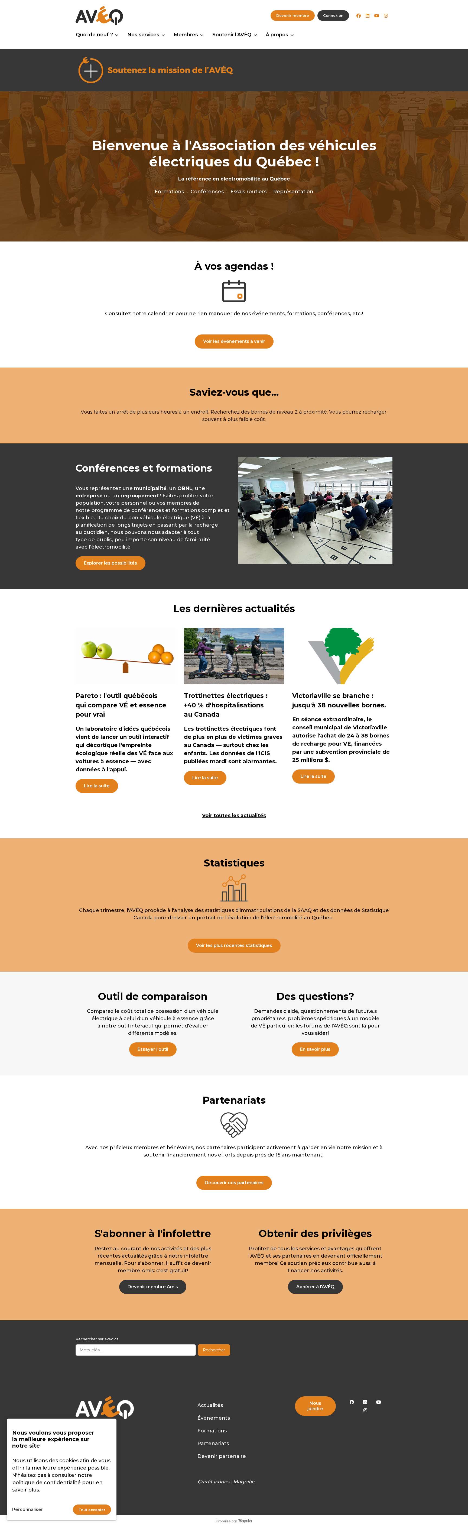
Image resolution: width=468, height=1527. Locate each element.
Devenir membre (292, 15)
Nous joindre (315, 1406)
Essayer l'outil (153, 1049)
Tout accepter (92, 1509)
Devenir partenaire (221, 1456)
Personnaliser (27, 1509)
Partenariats (213, 1444)
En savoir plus (315, 1049)
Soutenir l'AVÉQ (231, 35)
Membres (186, 35)
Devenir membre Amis (153, 1286)
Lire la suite (97, 785)
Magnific (243, 1482)
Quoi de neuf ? (94, 35)
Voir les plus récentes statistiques (234, 945)
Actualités (210, 1405)
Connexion (333, 15)
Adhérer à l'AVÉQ (315, 1286)
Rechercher (214, 1350)
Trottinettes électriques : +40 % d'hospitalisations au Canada (225, 705)
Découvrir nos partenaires (234, 1182)
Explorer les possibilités (110, 563)
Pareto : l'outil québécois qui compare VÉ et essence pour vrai (121, 705)
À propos (277, 35)
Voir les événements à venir (234, 341)
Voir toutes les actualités (234, 816)
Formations (212, 1431)
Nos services (143, 35)
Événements (213, 1418)
